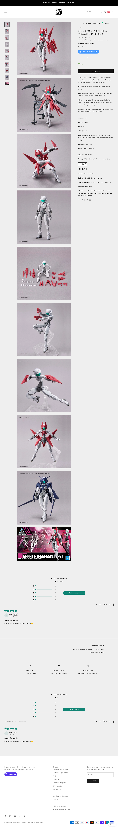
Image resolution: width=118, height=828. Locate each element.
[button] (44, 586)
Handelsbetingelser (59, 783)
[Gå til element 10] (7, 83)
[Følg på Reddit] (24, 816)
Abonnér (93, 781)
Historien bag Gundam (60, 773)
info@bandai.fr (99, 652)
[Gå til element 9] (7, 77)
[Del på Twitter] (85, 200)
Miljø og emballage (59, 806)
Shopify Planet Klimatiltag (61, 810)
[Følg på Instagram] (10, 816)
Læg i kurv (96, 71)
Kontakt (55, 803)
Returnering (57, 789)
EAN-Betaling (57, 786)
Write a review (74, 593)
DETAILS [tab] (84, 169)
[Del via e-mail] (90, 200)
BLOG (55, 793)
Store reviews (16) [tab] (23, 722)
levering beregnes (97, 40)
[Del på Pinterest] (87, 200)
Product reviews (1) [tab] (10, 722)
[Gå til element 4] (7, 44)
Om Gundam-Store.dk (60, 796)
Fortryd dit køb (58, 779)
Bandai (80, 27)
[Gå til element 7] (7, 64)
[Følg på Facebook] (5, 816)
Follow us (56, 799)
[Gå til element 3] (7, 37)
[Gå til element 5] (7, 51)
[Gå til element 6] (7, 57)
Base (79, 155)
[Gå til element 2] (7, 31)
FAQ (54, 776)
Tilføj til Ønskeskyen (90, 52)
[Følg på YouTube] (15, 816)
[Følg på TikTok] (20, 816)
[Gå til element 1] (7, 24)
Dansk (89, 11)
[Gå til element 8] (7, 70)
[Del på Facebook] (82, 200)
